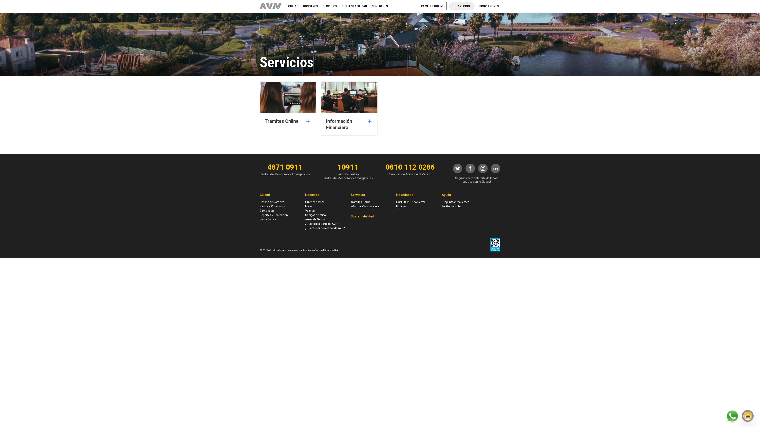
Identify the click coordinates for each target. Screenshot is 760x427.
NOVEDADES (380, 6)
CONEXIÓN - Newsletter (410, 202)
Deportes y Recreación (274, 215)
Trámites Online (360, 202)
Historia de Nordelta (272, 202)
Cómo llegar (267, 210)
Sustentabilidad (362, 216)
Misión (309, 206)
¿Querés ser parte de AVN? (322, 223)
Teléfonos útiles (452, 206)
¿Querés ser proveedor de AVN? (325, 228)
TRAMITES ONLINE (431, 6)
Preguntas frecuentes (455, 202)
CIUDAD (293, 6)
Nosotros (312, 195)
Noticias (401, 206)
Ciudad (265, 195)
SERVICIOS (330, 6)
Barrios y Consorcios (272, 206)
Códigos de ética (315, 215)
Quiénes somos (315, 202)
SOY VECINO (462, 6)
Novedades (404, 195)
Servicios (358, 195)
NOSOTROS (310, 6)
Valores (310, 210)
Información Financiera (365, 206)
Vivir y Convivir (268, 219)
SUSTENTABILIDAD (354, 6)
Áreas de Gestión (316, 219)
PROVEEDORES (489, 6)
